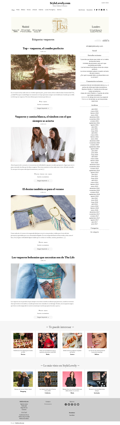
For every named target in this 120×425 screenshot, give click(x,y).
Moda (17, 9)
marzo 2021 (94, 135)
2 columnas (105, 39)
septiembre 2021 (94, 123)
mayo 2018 (94, 202)
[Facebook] (94, 10)
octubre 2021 (94, 121)
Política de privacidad (24, 416)
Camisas (37, 174)
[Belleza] (97, 347)
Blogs (13, 10)
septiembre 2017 (94, 218)
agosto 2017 (94, 220)
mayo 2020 (94, 155)
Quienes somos (24, 404)
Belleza (23, 9)
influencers (42, 174)
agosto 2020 (94, 149)
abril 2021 (94, 133)
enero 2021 (94, 139)
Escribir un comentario (43, 104)
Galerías (41, 9)
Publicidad (24, 406)
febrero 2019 (94, 184)
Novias (29, 9)
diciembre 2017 (94, 212)
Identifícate (82, 10)
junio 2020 (94, 153)
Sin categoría (94, 232)
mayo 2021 (94, 131)
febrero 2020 (94, 160)
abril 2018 (94, 204)
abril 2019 (94, 180)
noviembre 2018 (94, 190)
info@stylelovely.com (94, 46)
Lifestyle (34, 9)
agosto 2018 (94, 196)
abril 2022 (94, 109)
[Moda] (48, 347)
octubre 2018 (94, 192)
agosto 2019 (94, 172)
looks (46, 174)
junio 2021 (94, 129)
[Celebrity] (48, 386)
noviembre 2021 (94, 119)
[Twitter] (96, 10)
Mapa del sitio (24, 407)
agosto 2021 (94, 125)
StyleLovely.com (60, 3)
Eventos (59, 9)
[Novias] (23, 347)
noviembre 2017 (94, 214)
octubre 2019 (94, 168)
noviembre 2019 (94, 166)
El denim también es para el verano (43, 189)
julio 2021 (95, 127)
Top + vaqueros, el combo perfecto (43, 48)
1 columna (98, 39)
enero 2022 (94, 115)
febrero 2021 (94, 137)
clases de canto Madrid (88, 93)
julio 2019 (95, 174)
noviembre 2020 (94, 143)
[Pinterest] (99, 10)
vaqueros (45, 101)
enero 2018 (94, 210)
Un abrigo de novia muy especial (98, 97)
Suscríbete (71, 415)
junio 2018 (94, 200)
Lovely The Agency (50, 9)
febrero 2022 (94, 113)
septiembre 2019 (94, 170)
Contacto (24, 409)
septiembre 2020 (94, 147)
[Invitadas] (97, 386)
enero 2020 (94, 162)
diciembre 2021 (94, 117)
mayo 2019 (94, 178)
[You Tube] (104, 10)
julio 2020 (95, 151)
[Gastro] (72, 347)
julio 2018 (95, 198)
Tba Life (41, 242)
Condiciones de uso (24, 415)
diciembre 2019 (94, 164)
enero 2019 (94, 186)
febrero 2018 (94, 208)
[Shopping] (23, 386)
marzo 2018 (94, 206)
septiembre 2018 (94, 194)
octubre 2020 (94, 145)
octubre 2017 (94, 216)
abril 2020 (94, 156)
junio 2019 (94, 176)
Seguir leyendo (42, 108)
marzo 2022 (94, 111)
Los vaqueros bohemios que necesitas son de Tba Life (43, 257)
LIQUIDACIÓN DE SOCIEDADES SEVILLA (93, 85)
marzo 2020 (94, 158)
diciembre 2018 (94, 188)
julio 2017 (95, 222)
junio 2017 (94, 224)
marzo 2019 (94, 182)
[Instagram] (101, 10)
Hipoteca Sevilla (86, 89)
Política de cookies (24, 418)
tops (41, 101)
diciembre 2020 (94, 141)
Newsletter (90, 10)
